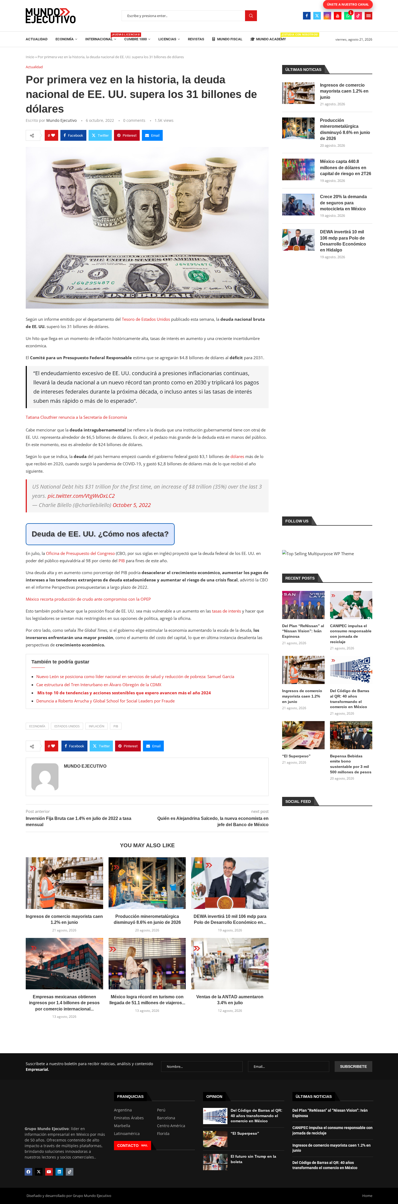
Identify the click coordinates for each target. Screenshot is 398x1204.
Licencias (167, 39)
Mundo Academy (271, 37)
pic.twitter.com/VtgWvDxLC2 (81, 495)
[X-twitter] (39, 1172)
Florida (163, 1134)
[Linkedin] (59, 1172)
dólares (237, 456)
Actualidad (36, 39)
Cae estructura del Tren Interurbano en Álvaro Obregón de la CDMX (98, 684)
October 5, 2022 (132, 505)
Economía (65, 39)
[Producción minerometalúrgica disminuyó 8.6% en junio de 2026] (147, 883)
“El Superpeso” (296, 756)
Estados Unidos (67, 726)
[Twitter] (317, 15)
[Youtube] (337, 15)
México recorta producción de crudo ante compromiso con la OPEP (88, 599)
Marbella (122, 1126)
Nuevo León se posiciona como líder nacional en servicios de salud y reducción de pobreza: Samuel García (135, 676)
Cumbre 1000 (135, 39)
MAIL (144, 1145)
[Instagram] (327, 15)
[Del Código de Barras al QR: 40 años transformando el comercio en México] (351, 670)
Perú (161, 1110)
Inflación (96, 726)
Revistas (196, 39)
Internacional (100, 37)
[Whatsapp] (348, 15)
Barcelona (166, 1118)
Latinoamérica (127, 1134)
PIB (122, 560)
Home (367, 1195)
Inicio (30, 56)
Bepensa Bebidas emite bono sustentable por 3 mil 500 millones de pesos (350, 764)
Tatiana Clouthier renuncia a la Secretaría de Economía (76, 417)
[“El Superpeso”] (303, 735)
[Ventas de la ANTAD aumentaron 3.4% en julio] (230, 963)
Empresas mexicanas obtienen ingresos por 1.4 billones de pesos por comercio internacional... (64, 1002)
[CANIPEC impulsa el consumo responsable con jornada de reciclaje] (351, 605)
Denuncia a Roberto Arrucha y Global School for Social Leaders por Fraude (105, 701)
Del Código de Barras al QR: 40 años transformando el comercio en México (349, 699)
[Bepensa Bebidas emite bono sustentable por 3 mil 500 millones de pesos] (351, 735)
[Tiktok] (358, 15)
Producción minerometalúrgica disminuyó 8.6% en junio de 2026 (345, 129)
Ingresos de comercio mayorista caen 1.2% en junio (344, 91)
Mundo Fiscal (229, 39)
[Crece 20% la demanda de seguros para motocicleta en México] (298, 204)
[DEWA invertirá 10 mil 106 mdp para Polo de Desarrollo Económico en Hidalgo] (230, 883)
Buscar (251, 15)
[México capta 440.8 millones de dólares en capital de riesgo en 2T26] (298, 169)
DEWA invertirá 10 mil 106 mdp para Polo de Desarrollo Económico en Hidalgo (343, 241)
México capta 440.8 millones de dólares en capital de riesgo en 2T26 (345, 167)
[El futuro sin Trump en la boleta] (215, 1162)
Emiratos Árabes (129, 1118)
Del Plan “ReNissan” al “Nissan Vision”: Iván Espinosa (303, 631)
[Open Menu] (368, 15)
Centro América (171, 1126)
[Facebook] (307, 15)
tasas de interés (227, 611)
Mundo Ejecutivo (61, 120)
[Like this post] (53, 135)
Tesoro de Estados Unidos (146, 319)
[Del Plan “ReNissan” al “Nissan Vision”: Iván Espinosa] (303, 605)
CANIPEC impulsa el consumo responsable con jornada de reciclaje (350, 634)
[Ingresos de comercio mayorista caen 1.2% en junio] (64, 883)
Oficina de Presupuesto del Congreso (80, 553)
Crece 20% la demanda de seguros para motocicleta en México (343, 202)
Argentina (123, 1110)
